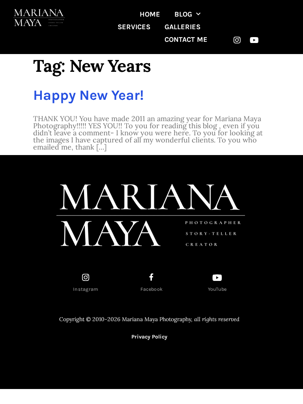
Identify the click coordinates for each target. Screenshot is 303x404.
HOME (150, 14)
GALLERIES (182, 26)
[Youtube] (254, 40)
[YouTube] (217, 277)
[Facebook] (151, 277)
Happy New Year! (88, 95)
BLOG (183, 14)
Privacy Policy (149, 336)
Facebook (151, 289)
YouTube (217, 289)
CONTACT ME (186, 39)
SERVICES (134, 26)
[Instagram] (237, 40)
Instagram (86, 289)
